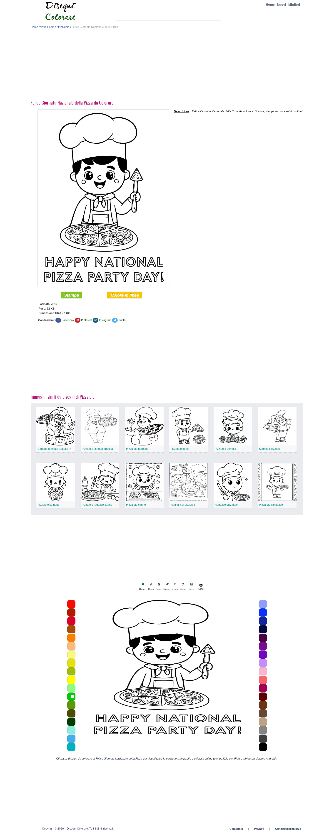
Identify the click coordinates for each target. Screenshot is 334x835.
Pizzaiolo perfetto (225, 448)
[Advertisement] (167, 65)
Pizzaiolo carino (136, 504)
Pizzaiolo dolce (179, 448)
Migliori (294, 4)
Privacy (259, 828)
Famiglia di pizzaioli (182, 504)
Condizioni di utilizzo (288, 828)
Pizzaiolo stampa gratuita (97, 448)
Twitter (122, 320)
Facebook (68, 320)
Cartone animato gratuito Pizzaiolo (58, 448)
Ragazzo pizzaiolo (226, 504)
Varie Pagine (48, 27)
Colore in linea (125, 295)
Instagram (105, 320)
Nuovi (281, 4)
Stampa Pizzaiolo (270, 448)
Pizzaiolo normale (137, 448)
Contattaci (236, 828)
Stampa (71, 295)
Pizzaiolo (64, 27)
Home (270, 4)
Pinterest (86, 320)
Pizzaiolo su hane (48, 504)
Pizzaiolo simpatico (271, 504)
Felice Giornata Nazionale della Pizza (119, 758)
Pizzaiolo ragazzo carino (97, 504)
